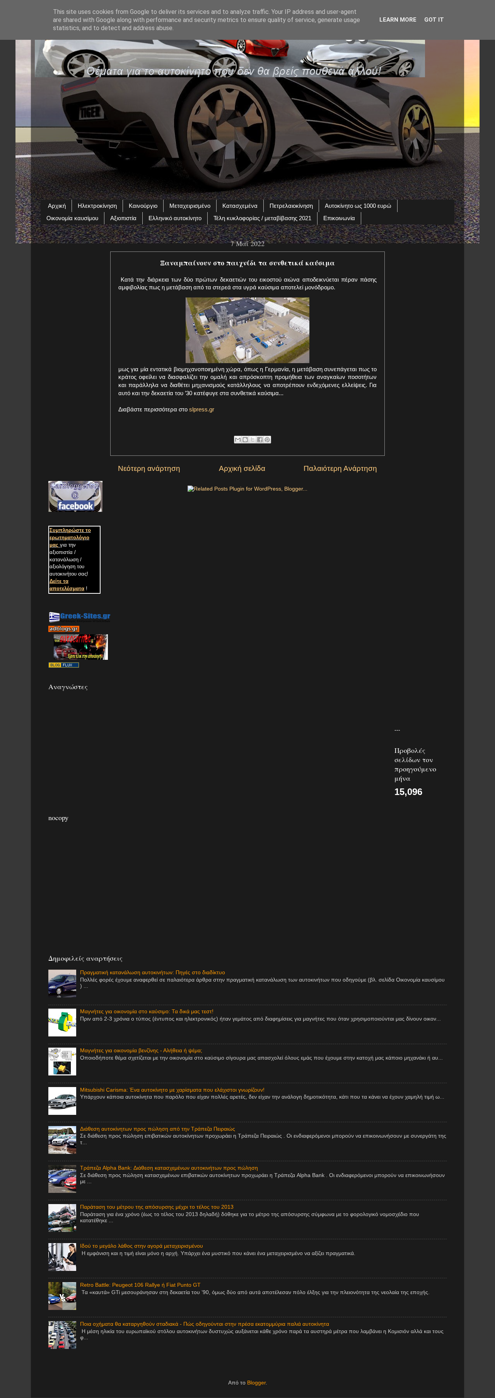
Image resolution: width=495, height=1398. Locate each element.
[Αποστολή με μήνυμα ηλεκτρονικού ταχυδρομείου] (238, 439)
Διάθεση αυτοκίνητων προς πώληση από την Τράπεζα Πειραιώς (157, 1129)
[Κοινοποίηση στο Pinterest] (267, 439)
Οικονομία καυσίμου (72, 218)
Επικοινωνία (339, 218)
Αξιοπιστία (123, 218)
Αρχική (57, 205)
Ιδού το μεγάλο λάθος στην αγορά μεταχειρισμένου (141, 1246)
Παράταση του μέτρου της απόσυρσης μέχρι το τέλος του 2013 (157, 1207)
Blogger (256, 1383)
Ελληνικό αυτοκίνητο (174, 218)
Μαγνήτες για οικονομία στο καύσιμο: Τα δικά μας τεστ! (146, 1011)
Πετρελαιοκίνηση (291, 205)
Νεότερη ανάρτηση (149, 468)
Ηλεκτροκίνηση (97, 205)
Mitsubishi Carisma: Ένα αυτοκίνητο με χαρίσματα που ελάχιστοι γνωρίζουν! (172, 1090)
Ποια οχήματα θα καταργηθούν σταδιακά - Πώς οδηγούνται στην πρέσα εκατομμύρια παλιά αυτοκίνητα (204, 1324)
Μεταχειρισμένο (189, 205)
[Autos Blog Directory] (63, 666)
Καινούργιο (143, 205)
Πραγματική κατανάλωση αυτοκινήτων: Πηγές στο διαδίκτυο (152, 972)
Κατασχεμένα (240, 205)
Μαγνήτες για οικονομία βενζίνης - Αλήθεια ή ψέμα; (141, 1050)
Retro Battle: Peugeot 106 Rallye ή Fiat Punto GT (140, 1285)
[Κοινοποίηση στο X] (252, 439)
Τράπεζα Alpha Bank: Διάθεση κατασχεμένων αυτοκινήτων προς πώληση (169, 1168)
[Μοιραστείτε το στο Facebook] (260, 439)
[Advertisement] (247, 134)
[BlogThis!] (245, 439)
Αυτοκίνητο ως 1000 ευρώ (358, 205)
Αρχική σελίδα (242, 468)
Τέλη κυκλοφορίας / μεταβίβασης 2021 (262, 218)
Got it (434, 19)
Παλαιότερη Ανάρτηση (340, 468)
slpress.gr (201, 409)
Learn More (397, 19)
